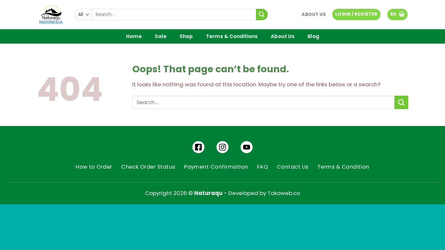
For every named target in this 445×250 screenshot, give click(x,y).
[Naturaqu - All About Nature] (51, 15)
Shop (186, 36)
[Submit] (262, 14)
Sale (160, 36)
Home (134, 36)
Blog (313, 36)
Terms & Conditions (232, 36)
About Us (314, 14)
